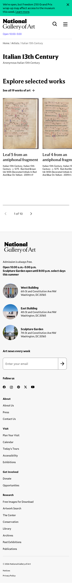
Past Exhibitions (12, 542)
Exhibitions (9, 462)
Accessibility (10, 455)
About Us (8, 405)
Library (7, 528)
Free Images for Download (18, 501)
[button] (5, 213)
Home (6, 43)
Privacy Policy (9, 575)
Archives (8, 535)
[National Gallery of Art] (36, 246)
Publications (10, 549)
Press (6, 412)
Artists (15, 43)
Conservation (10, 521)
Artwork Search (12, 508)
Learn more (22, 11)
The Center (9, 515)
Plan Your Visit (11, 435)
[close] (68, 5)
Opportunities (11, 485)
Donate (7, 478)
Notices (6, 570)
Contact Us (9, 419)
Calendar (8, 442)
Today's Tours (11, 448)
